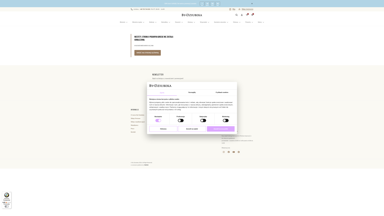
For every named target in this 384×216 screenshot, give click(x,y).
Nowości (177, 22)
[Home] (192, 15)
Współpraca (134, 125)
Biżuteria (122, 22)
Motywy (235, 22)
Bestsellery (164, 22)
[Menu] (10, 193)
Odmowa (163, 129)
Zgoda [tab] (162, 93)
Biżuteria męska (137, 22)
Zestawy (190, 22)
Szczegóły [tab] (192, 92)
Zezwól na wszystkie (221, 129)
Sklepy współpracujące (138, 122)
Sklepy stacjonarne (247, 9)
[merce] (146, 165)
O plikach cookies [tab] (222, 92)
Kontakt (133, 132)
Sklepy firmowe (135, 118)
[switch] (181, 120)
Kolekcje (151, 22)
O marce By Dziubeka (137, 115)
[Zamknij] (252, 3)
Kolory (260, 22)
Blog (233, 9)
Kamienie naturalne (220, 22)
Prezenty (248, 22)
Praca (132, 128)
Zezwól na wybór (192, 129)
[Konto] (242, 15)
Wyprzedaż (203, 22)
